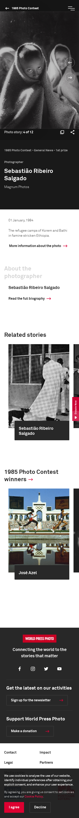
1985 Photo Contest (25, 8)
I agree (14, 807)
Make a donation (24, 731)
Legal (8, 762)
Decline (40, 807)
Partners (46, 762)
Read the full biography (26, 298)
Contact (10, 752)
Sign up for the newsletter (31, 700)
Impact (45, 752)
